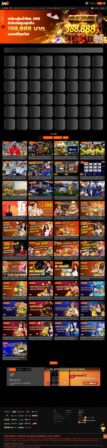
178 (60, 139)
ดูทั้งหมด (53, 373)
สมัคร (99, 3)
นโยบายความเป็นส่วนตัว (58, 416)
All (40, 148)
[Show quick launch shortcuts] (103, 424)
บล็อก (55, 422)
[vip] (103, 429)
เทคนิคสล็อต (57, 148)
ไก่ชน (66, 8)
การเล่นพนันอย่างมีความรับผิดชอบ (59, 419)
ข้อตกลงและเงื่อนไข (57, 414)
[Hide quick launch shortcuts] (101, 425)
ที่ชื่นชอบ (9, 63)
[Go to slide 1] (51, 41)
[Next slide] (104, 27)
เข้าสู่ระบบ (92, 3)
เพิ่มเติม (102, 8)
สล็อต (27, 8)
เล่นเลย (9, 67)
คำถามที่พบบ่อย (69, 412)
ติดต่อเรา (67, 414)
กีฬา (12, 8)
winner (65, 148)
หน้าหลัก (6, 8)
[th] (104, 3)
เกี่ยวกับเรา (56, 412)
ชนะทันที (73, 8)
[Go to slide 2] (52, 41)
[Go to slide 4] (55, 41)
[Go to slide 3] (54, 41)
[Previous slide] (3, 27)
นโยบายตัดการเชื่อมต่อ (58, 421)
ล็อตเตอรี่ (59, 8)
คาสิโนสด (19, 8)
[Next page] (63, 139)
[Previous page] (44, 139)
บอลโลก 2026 (48, 148)
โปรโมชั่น (96, 8)
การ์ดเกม (34, 8)
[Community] (86, 3)
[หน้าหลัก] (5, 3)
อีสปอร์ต (51, 8)
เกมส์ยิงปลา (42, 8)
